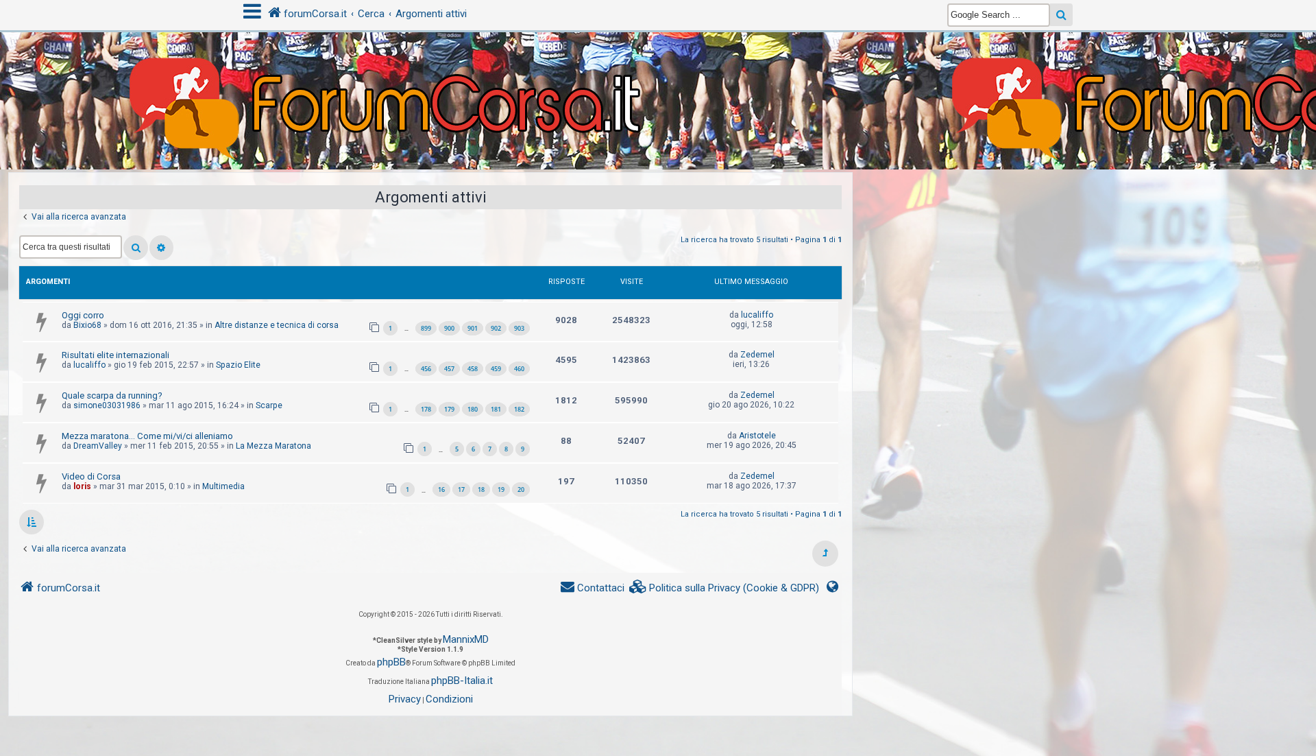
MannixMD (466, 639)
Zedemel (757, 354)
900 (449, 328)
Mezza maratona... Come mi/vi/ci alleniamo (147, 436)
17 (461, 489)
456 (426, 368)
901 (472, 328)
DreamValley (97, 446)
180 (472, 409)
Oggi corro (83, 315)
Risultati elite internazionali (115, 355)
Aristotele (757, 435)
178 (426, 409)
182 (519, 409)
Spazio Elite (238, 365)
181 (496, 409)
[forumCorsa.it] (658, 73)
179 (449, 409)
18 (481, 489)
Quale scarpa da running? (112, 395)
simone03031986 (107, 405)
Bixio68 (87, 325)
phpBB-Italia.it (462, 680)
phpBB (391, 662)
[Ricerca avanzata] (161, 247)
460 (519, 368)
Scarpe (269, 405)
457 (449, 368)
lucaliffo (757, 315)
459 (496, 368)
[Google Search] (1061, 14)
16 (441, 489)
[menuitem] (724, 588)
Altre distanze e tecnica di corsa (277, 325)
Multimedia (223, 486)
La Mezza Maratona (273, 446)
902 (496, 328)
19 (501, 489)
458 (472, 368)
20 (520, 489)
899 (426, 328)
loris (82, 486)
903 (519, 328)
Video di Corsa (91, 476)
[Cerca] (135, 247)
